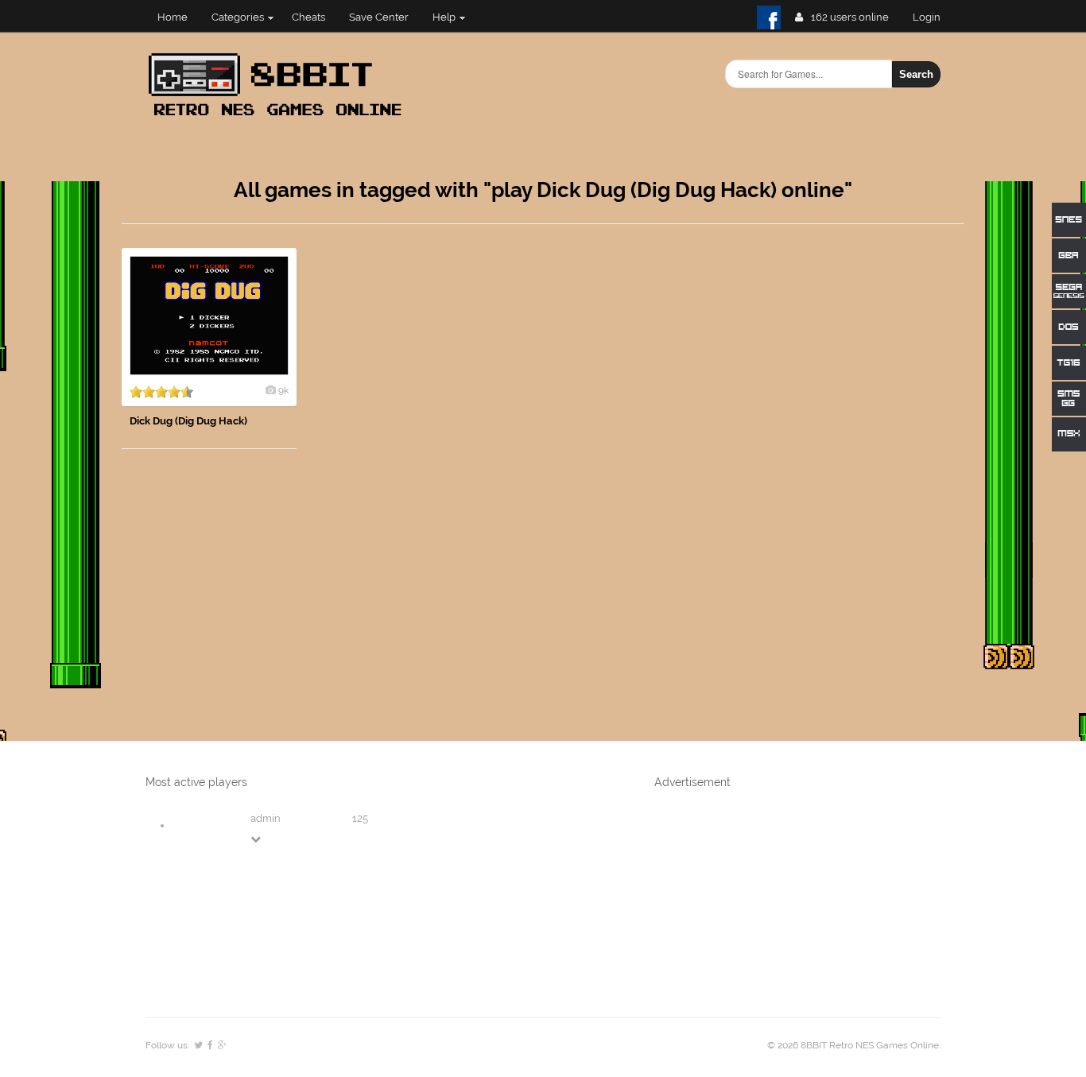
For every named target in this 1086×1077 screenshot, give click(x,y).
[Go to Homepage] (279, 117)
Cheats (308, 17)
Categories (237, 17)
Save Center (379, 17)
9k (283, 390)
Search (916, 74)
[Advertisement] (845, 486)
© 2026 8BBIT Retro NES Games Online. (854, 1045)
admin (265, 818)
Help (444, 17)
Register (933, 17)
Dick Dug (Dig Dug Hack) (188, 421)
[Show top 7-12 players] (256, 839)
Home (172, 17)
